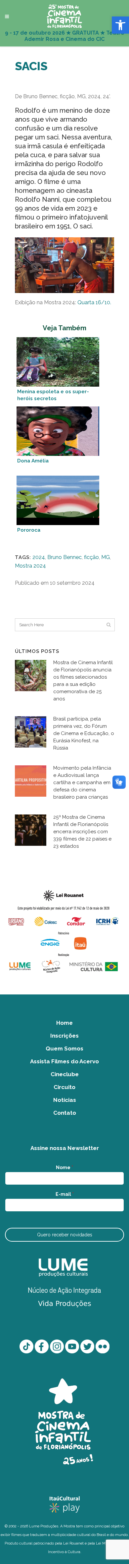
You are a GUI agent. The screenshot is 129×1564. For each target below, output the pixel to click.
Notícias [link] (64, 1100)
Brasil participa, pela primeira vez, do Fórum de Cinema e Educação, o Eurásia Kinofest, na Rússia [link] (83, 733)
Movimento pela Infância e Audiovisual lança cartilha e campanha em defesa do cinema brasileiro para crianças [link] (82, 782)
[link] (120, 25)
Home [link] (64, 1022)
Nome (64, 1167)
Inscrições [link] (64, 1035)
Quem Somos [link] (64, 1048)
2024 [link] (38, 557)
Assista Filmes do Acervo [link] (64, 1061)
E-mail (65, 1194)
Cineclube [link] (65, 1074)
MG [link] (105, 557)
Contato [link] (64, 1112)
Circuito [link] (64, 1087)
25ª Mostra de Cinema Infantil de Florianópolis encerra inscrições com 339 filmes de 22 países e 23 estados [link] (82, 831)
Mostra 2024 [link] (30, 566)
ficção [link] (91, 557)
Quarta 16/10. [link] (94, 302)
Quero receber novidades (64, 1234)
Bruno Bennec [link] (64, 557)
